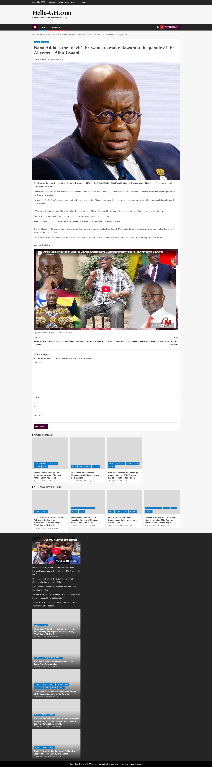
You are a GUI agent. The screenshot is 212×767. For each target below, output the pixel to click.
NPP (76, 333)
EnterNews (124, 764)
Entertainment (62, 684)
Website (37, 416)
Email (37, 406)
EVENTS (111, 463)
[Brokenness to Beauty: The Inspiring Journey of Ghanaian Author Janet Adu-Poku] (50, 453)
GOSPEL (37, 466)
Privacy (60, 2)
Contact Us (82, 2)
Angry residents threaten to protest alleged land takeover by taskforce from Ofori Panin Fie (69, 341)
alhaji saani (52, 333)
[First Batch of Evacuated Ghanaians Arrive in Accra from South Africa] (87, 453)
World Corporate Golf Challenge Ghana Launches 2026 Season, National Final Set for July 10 (123, 475)
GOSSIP (81, 466)
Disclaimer (52, 2)
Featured (53, 463)
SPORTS (111, 466)
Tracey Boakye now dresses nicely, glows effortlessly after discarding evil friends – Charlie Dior (143, 341)
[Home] (35, 27)
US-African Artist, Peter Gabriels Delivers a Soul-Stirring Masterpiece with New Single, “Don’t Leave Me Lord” (56, 571)
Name (37, 397)
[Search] (157, 27)
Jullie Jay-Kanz (41, 59)
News (43, 27)
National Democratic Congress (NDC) (75, 183)
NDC (71, 333)
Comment (39, 362)
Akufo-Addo (42, 333)
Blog (74, 466)
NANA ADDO (62, 333)
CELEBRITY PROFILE (41, 463)
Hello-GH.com (52, 12)
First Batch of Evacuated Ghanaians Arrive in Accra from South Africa (85, 475)
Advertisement (70, 2)
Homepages (56, 27)
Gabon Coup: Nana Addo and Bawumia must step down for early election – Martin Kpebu (81, 221)
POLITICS (44, 42)
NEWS (37, 42)
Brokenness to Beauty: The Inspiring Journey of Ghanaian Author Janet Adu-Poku (47, 475)
